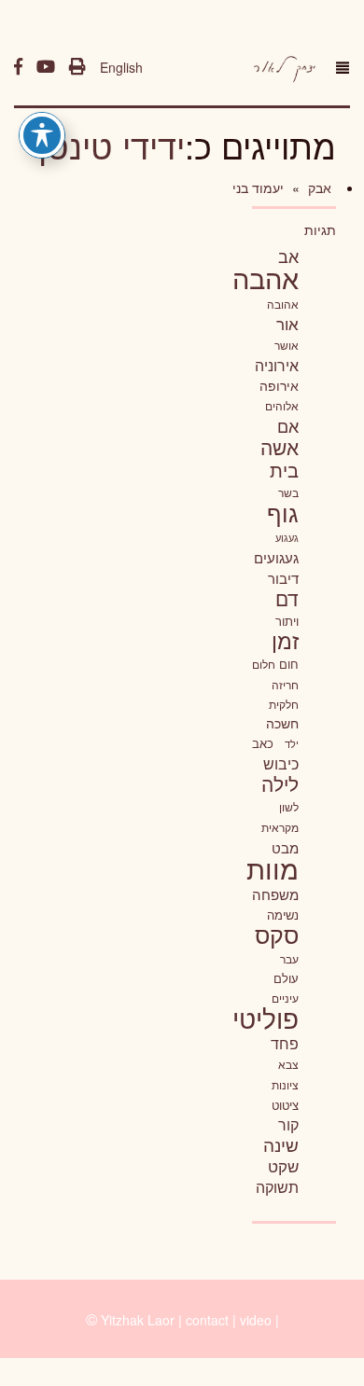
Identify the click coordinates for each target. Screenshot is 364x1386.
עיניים (285, 998)
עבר (289, 958)
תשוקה (277, 1186)
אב (288, 255)
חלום (263, 664)
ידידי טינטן (111, 145)
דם (287, 598)
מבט (285, 847)
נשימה (283, 914)
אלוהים (282, 405)
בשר (288, 492)
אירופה (279, 385)
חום (289, 663)
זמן (285, 640)
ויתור (287, 621)
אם (288, 425)
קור (288, 1124)
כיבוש (281, 763)
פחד (285, 1043)
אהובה (283, 304)
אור (287, 323)
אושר (286, 345)
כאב (262, 743)
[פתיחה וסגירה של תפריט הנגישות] (42, 135)
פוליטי (265, 1017)
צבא (288, 1064)
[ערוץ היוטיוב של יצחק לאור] (45, 67)
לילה (280, 783)
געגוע (287, 538)
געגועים (276, 557)
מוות (272, 868)
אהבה (265, 277)
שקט (283, 1166)
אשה (279, 447)
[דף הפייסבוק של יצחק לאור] (18, 67)
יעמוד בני (258, 187)
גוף (283, 512)
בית (284, 469)
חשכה (282, 723)
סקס (277, 934)
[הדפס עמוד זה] (77, 67)
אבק (317, 187)
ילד (292, 743)
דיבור (283, 578)
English (121, 67)
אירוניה (277, 364)
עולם (286, 978)
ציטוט (285, 1105)
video (256, 1319)
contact (207, 1319)
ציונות (285, 1084)
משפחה (275, 894)
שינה (281, 1144)
